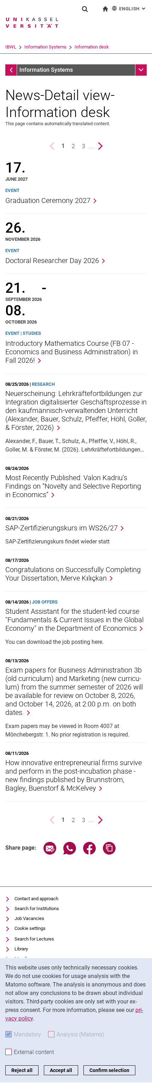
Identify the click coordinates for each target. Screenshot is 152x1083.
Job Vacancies (29, 918)
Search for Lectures (34, 939)
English (133, 8)
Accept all (61, 1070)
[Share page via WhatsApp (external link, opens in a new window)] (69, 852)
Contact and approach (36, 898)
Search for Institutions (36, 908)
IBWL (10, 47)
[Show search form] (84, 8)
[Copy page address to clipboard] (109, 852)
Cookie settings (30, 928)
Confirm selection (109, 1070)
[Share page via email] (49, 852)
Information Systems (45, 47)
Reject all (22, 1070)
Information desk (92, 47)
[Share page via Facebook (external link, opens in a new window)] (89, 852)
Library (21, 948)
